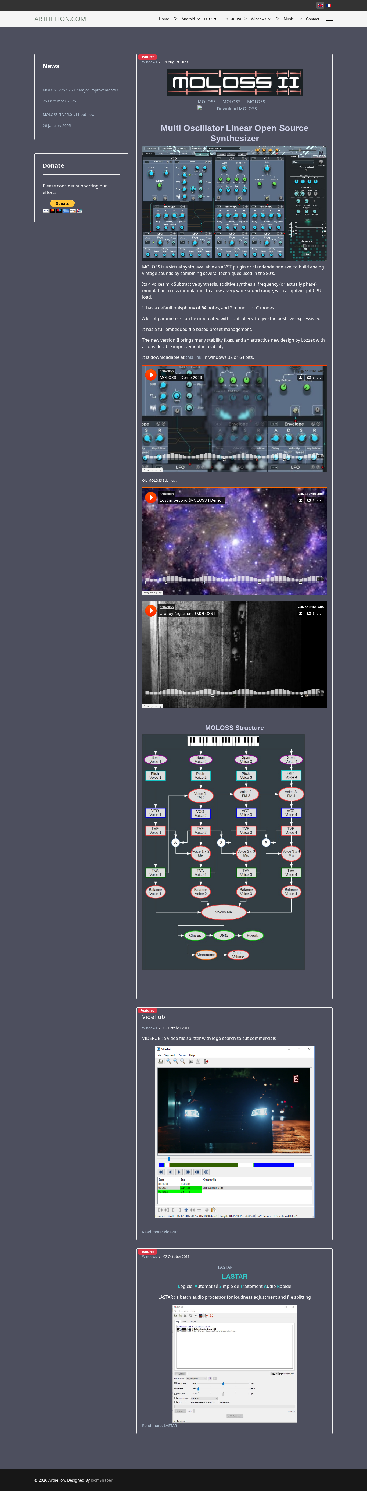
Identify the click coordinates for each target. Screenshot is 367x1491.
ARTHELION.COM (60, 19)
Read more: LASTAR (159, 1425)
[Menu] (329, 19)
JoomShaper (102, 1480)
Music (289, 19)
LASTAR (225, 1267)
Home (164, 19)
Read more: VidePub (160, 1231)
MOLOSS (207, 102)
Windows (258, 19)
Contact (312, 19)
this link (194, 357)
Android (188, 19)
